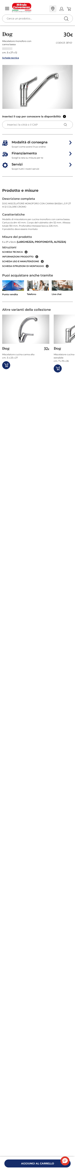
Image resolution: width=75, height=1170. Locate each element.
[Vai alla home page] (29, 7)
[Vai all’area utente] (61, 9)
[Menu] (7, 8)
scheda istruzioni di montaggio (23, 266)
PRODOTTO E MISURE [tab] (20, 190)
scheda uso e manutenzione (20, 261)
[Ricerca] (58, 9)
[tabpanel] (37, 232)
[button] (37, 87)
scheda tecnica (12, 252)
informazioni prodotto (17, 256)
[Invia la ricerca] (66, 18)
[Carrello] (68, 9)
